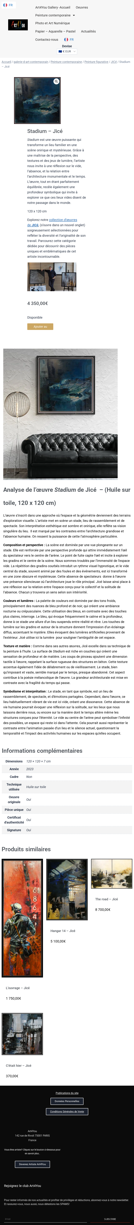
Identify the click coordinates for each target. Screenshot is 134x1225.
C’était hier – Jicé (18, 1066)
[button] (56, 81)
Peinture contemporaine (53, 15)
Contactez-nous (46, 40)
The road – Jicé (106, 899)
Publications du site (67, 1093)
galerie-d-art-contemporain (31, 62)
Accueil (6, 62)
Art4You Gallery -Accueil (52, 7)
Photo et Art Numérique (52, 23)
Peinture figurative (96, 62)
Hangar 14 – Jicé (62, 931)
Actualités (88, 31)
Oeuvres (82, 7)
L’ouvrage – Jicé (18, 988)
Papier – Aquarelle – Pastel (55, 31)
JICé (114, 62)
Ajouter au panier (40, 327)
